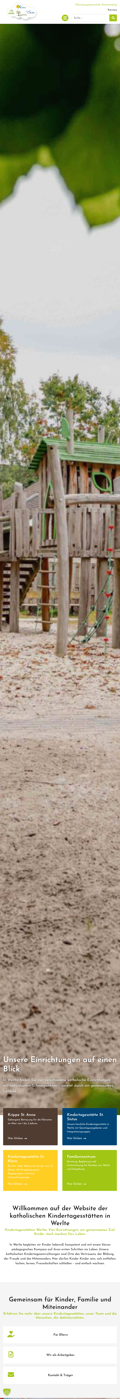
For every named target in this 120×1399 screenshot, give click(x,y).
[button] (65, 18)
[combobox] (90, 17)
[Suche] (113, 17)
